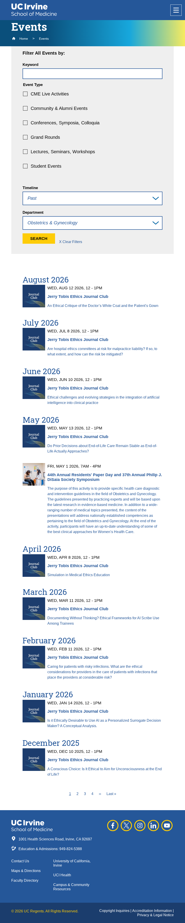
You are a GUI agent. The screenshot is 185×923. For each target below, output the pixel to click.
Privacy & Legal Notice (155, 915)
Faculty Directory (24, 880)
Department (33, 212)
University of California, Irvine (71, 863)
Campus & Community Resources (71, 887)
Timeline (30, 188)
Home (23, 38)
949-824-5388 (70, 849)
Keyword (30, 65)
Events (44, 38)
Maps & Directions (26, 871)
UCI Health (62, 875)
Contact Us (20, 861)
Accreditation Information (152, 911)
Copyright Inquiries (114, 911)
